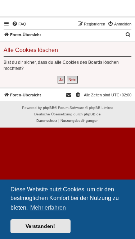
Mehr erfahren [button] (48, 208)
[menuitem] (19, 24)
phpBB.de (92, 114)
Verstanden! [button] (40, 226)
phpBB (48, 108)
